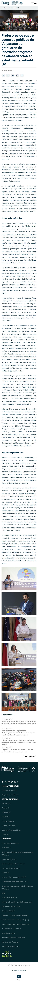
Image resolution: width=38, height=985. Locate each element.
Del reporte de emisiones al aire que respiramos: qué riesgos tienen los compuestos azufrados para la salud (19, 742)
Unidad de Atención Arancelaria (13, 938)
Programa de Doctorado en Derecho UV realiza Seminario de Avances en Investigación (17, 751)
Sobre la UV (6, 812)
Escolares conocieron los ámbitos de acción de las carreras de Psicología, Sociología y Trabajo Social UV (19, 723)
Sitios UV (5, 835)
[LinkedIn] (12, 75)
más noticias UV (30, 756)
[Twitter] (8, 75)
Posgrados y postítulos (10, 795)
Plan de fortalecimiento (10, 843)
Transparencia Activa (9, 897)
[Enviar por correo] (22, 75)
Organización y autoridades (11, 830)
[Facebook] (3, 75)
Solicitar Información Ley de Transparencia (17, 902)
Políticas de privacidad (19, 970)
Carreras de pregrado (9, 790)
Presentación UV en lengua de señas (15, 915)
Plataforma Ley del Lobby (11, 906)
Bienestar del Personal (10, 942)
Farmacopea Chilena (9, 859)
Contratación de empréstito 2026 (14, 877)
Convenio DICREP (8, 911)
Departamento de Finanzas (11, 929)
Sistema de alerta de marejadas (13, 864)
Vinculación (6, 808)
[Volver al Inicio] (12, 3)
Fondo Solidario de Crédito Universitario (16, 924)
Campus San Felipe (9, 826)
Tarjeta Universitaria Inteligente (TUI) (15, 920)
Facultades (5, 817)
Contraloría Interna (8, 933)
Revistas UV (6, 848)
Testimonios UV (14, 8)
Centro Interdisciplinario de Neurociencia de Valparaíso (17, 853)
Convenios (5, 873)
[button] (33, 3)
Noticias (5, 8)
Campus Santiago (8, 821)
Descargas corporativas (10, 946)
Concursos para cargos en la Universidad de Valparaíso (17, 887)
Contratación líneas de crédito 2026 (15, 882)
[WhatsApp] (17, 75)
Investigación (6, 803)
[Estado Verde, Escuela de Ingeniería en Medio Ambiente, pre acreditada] (7, 954)
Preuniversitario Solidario (11, 868)
